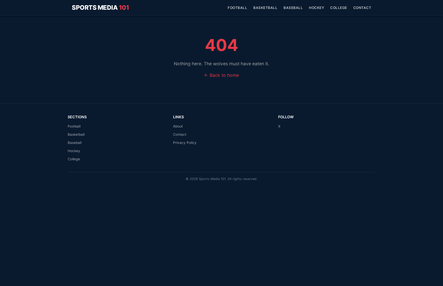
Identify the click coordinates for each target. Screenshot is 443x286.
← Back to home (221, 75)
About (178, 126)
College (338, 8)
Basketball (265, 8)
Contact (362, 8)
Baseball (293, 8)
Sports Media (100, 7)
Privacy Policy (185, 143)
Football (237, 8)
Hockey (316, 8)
